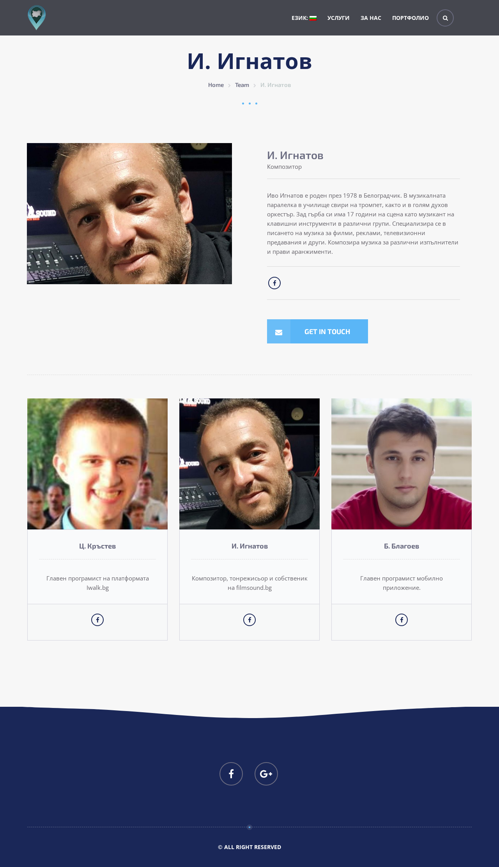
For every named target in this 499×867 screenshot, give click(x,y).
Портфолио (410, 17)
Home (216, 84)
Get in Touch (327, 331)
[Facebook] (231, 774)
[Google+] (266, 774)
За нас (371, 17)
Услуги (338, 17)
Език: (301, 17)
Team (242, 84)
